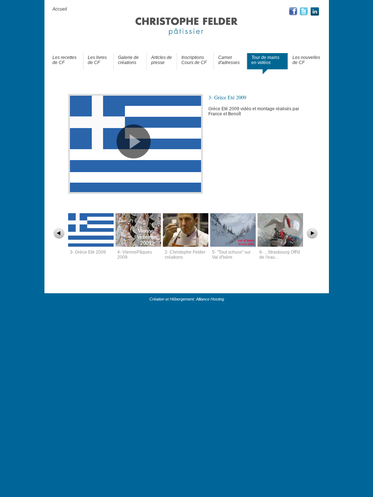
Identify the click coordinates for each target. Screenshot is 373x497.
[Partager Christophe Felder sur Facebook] (293, 14)
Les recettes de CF (64, 60)
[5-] (234, 245)
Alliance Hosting (210, 299)
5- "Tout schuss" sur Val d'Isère (231, 255)
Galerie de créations (128, 60)
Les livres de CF (97, 60)
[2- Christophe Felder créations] (186, 245)
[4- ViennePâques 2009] (139, 245)
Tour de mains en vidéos (265, 60)
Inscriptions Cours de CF (194, 60)
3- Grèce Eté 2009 (88, 252)
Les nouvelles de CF (306, 60)
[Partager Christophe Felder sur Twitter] (304, 14)
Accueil (59, 9)
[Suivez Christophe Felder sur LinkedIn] (315, 14)
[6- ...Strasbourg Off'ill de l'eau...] (281, 245)
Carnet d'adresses (229, 60)
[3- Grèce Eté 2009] (135, 192)
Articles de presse (161, 60)
